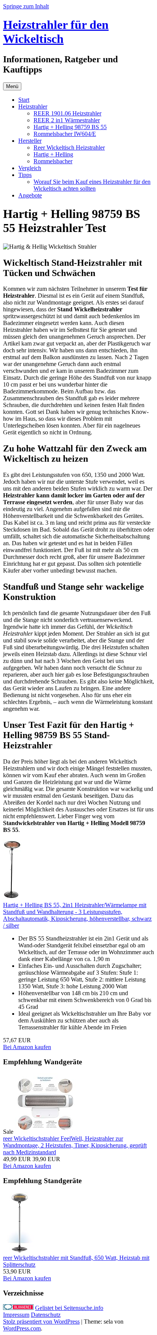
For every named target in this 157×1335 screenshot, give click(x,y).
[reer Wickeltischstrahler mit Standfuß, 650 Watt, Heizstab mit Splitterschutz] (19, 1251)
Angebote (30, 195)
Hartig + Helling (53, 154)
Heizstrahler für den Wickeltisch (56, 32)
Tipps (25, 175)
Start (23, 99)
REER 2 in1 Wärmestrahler (67, 120)
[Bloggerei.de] (18, 1308)
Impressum (16, 1314)
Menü (12, 86)
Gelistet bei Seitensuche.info (69, 1308)
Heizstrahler (32, 106)
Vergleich (29, 168)
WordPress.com (22, 1328)
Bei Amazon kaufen (27, 1047)
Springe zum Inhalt (26, 6)
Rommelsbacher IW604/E (65, 134)
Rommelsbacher (53, 161)
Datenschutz (46, 1314)
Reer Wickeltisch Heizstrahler (69, 147)
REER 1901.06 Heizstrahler (67, 113)
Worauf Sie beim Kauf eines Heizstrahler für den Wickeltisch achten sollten (92, 185)
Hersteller (30, 140)
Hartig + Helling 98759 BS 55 (70, 127)
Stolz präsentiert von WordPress (41, 1321)
